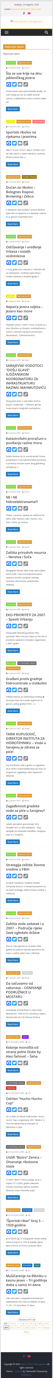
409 (40, 1323)
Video (25, 1037)
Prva (12, 1323)
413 (18, 1327)
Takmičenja (11, 1088)
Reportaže (27, 1210)
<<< (19, 1323)
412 (12, 1327)
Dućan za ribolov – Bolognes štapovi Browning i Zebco (20, 191)
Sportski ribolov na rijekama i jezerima (21, 134)
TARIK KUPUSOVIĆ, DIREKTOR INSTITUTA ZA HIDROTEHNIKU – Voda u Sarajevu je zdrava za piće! (26, 743)
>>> (39, 1327)
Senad (26, 68)
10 (31, 1323)
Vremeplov (27, 973)
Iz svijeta (10, 122)
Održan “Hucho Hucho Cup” (24, 1100)
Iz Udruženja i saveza (27, 663)
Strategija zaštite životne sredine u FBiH (25, 866)
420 (27, 1327)
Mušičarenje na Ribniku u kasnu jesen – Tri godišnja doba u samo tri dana (26, 1280)
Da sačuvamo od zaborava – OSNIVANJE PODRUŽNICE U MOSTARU (24, 990)
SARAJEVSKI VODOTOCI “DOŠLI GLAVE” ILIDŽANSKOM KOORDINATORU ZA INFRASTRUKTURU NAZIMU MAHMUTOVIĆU (26, 376)
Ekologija (11, 63)
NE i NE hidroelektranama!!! (22, 499)
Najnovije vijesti (25, 63)
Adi (29, 1042)
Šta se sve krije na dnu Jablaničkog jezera (24, 75)
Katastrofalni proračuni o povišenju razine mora (26, 440)
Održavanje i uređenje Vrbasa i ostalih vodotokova (23, 251)
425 (33, 1327)
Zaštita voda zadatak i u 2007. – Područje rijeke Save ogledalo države (25, 928)
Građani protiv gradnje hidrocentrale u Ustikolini (26, 680)
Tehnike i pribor (29, 177)
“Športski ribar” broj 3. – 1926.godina (25, 1222)
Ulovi (37, 1265)
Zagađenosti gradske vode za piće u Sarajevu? (25, 808)
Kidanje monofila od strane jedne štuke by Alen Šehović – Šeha (23, 1051)
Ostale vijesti (38, 122)
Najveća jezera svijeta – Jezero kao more (24, 308)
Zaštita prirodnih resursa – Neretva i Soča (26, 554)
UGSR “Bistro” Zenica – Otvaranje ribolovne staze (24, 1161)
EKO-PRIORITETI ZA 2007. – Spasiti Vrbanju (26, 616)
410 (46, 1323)
